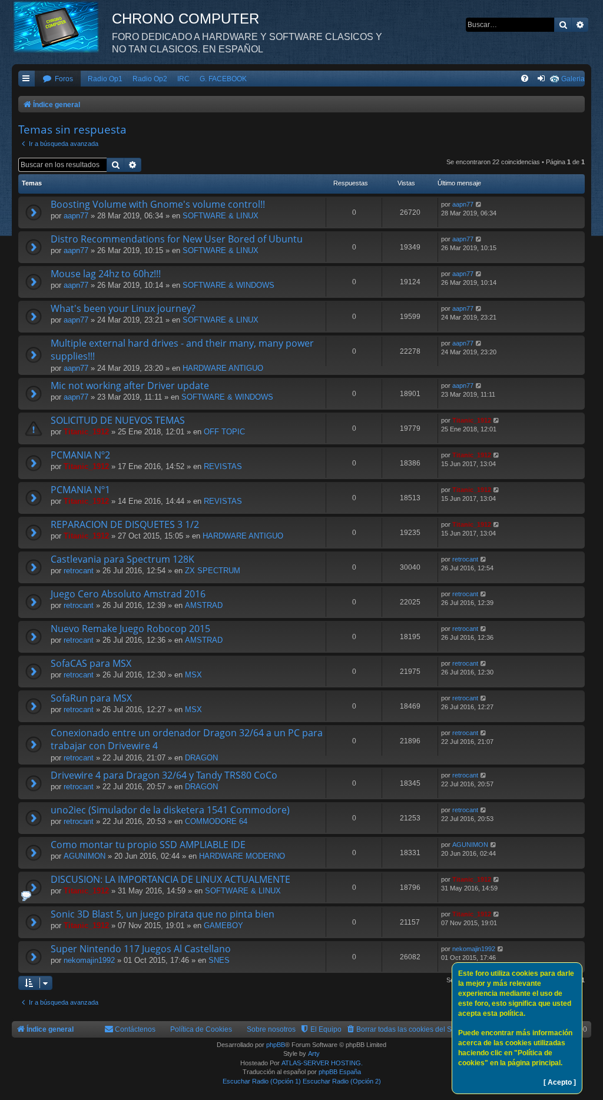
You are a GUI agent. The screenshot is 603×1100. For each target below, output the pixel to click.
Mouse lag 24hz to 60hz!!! (106, 273)
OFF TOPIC (224, 431)
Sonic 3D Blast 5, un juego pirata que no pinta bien (162, 914)
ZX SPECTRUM (212, 570)
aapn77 (76, 215)
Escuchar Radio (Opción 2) (342, 1081)
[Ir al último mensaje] (479, 204)
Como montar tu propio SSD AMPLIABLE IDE (148, 844)
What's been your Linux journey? (123, 308)
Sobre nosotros (271, 1029)
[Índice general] (62, 26)
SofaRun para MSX (91, 698)
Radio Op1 (105, 79)
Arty (314, 1053)
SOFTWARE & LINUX (221, 215)
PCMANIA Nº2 (80, 454)
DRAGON (201, 757)
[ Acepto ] (560, 1082)
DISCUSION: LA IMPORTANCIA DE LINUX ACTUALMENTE (170, 879)
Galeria (573, 79)
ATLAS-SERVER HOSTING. (322, 1062)
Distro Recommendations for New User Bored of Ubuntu (177, 238)
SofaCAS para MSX (91, 663)
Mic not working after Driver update (130, 385)
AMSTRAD (204, 605)
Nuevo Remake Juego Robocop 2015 (130, 628)
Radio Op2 (149, 79)
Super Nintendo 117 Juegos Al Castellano (141, 948)
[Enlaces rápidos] (26, 79)
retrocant (79, 570)
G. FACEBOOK (223, 79)
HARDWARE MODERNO (242, 856)
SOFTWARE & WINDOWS (228, 285)
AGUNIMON (84, 856)
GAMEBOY (223, 925)
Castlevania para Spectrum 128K (122, 559)
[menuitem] (57, 79)
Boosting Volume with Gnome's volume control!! (158, 204)
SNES (219, 960)
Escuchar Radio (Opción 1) (262, 1081)
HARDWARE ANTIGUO (223, 368)
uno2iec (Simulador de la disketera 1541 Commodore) (170, 809)
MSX (193, 674)
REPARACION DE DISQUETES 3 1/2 (125, 524)
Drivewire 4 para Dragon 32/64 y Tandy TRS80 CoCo (164, 775)
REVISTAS (223, 466)
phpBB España (340, 1071)
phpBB (275, 1044)
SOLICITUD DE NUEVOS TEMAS (118, 420)
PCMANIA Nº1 (80, 489)
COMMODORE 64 (216, 821)
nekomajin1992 (89, 960)
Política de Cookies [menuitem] (201, 1029)
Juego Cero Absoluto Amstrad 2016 (128, 593)
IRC (183, 79)
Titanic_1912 (86, 431)
